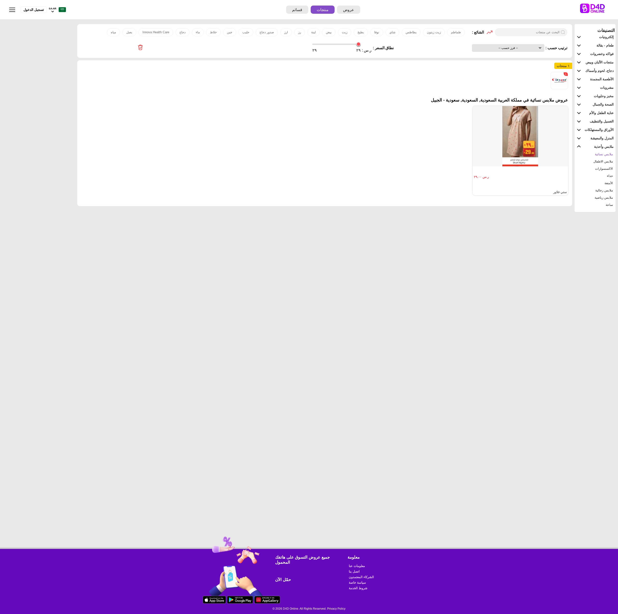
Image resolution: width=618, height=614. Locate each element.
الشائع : (478, 32)
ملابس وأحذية (604, 146)
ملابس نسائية (604, 154)
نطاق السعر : (383, 48)
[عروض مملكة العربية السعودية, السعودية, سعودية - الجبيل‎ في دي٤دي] (140, 48)
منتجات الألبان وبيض (600, 62)
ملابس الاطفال (603, 161)
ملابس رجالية (604, 190)
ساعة (609, 205)
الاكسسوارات (604, 168)
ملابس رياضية (604, 197)
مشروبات (607, 87)
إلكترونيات (606, 37)
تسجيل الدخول (33, 10)
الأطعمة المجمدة (602, 79)
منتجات (323, 10)
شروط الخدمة (358, 588)
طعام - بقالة (605, 45)
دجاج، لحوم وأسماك (599, 71)
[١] (559, 88)
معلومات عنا (357, 566)
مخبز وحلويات (604, 96)
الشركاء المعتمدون (361, 577)
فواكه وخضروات (602, 54)
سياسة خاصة (357, 582)
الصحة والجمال (603, 104)
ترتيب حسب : (555, 48)
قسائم (297, 10)
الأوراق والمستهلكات (599, 130)
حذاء (610, 176)
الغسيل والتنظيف (602, 121)
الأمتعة (608, 183)
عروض (348, 10)
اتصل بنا (354, 571)
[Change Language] (61, 9)
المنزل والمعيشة (602, 138)
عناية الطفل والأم (601, 113)
